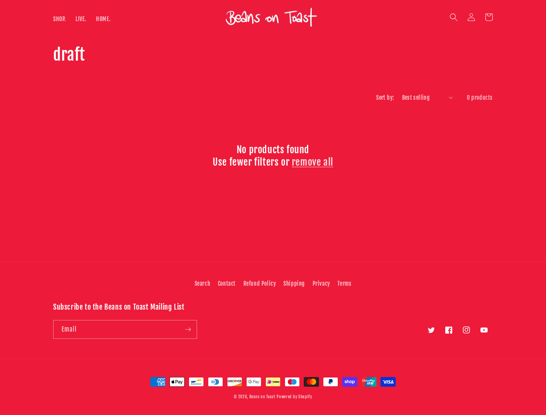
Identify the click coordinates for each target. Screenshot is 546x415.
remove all (312, 162)
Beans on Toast (262, 396)
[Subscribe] (188, 329)
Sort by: (385, 97)
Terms (344, 283)
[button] (453, 17)
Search (203, 283)
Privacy (321, 283)
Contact (227, 283)
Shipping (294, 283)
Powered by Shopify (294, 396)
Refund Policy (259, 283)
